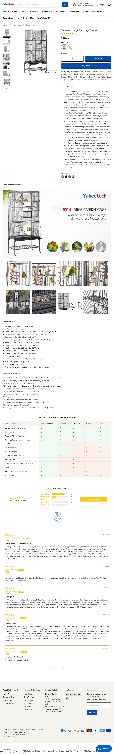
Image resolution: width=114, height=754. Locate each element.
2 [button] (54, 668)
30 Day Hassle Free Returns (15, 428)
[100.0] (57, 516)
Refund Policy (29, 703)
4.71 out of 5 (26, 498)
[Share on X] (66, 176)
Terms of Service (29, 709)
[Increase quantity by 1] (81, 58)
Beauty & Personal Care (92, 12)
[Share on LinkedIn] (69, 176)
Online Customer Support (14, 455)
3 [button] (57, 668)
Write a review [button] (94, 499)
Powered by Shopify (9, 737)
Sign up (92, 712)
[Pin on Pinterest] (73, 176)
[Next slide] (7, 88)
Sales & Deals (8, 18)
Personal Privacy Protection (15, 436)
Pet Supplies (61, 12)
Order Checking (10, 432)
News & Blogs (8, 700)
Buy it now (86, 65)
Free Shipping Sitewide (13, 444)
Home (5, 25)
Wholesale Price (11, 452)
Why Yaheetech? (44, 18)
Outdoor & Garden (28, 12)
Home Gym (74, 12)
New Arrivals (22, 18)
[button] (7, 32)
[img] (10, 535)
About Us (6, 694)
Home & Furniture (10, 12)
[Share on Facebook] (62, 176)
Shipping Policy (29, 700)
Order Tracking (29, 697)
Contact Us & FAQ (9, 697)
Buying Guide (10, 459)
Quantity (64, 54)
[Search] (65, 4)
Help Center (28, 694)
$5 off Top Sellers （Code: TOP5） (18, 471)
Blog (32, 18)
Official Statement (9, 703)
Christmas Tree (46, 12)
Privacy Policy (29, 706)
